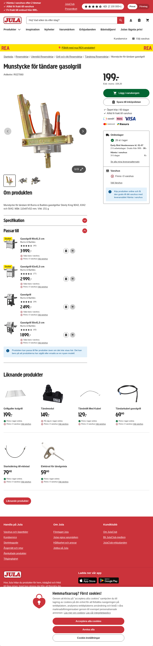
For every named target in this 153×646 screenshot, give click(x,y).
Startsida (8, 56)
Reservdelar (22, 56)
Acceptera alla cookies (88, 621)
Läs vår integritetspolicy (98, 613)
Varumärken (67, 29)
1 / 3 (76, 169)
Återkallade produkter (15, 553)
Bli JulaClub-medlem (114, 537)
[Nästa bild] (83, 131)
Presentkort (71, 9)
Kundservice (120, 38)
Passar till (11, 230)
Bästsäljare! (108, 29)
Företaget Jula (61, 532)
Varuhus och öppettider (16, 532)
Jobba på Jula (60, 548)
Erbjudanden (87, 29)
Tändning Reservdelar (97, 56)
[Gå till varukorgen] (147, 20)
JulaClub (70, 4)
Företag (143, 6)
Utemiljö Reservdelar (42, 56)
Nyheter (49, 29)
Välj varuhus (142, 38)
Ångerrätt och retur (13, 548)
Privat (132, 6)
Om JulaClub (110, 532)
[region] (76, 616)
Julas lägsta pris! (132, 29)
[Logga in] (130, 20)
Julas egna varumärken (65, 537)
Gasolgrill (47, 298)
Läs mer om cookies (74, 613)
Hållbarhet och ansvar (65, 542)
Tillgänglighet (11, 559)
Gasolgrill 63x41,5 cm (47, 270)
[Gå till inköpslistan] (139, 20)
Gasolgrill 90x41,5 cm (47, 242)
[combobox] (75, 20)
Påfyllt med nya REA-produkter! (78, 47)
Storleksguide (11, 542)
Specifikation (14, 220)
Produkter (10, 29)
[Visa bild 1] (10, 181)
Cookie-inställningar (88, 638)
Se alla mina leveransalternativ (125, 161)
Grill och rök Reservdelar (69, 56)
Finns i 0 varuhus (35, 259)
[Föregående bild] (7, 131)
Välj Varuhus (116, 182)
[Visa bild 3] (36, 181)
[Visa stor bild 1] (45, 131)
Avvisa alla (88, 629)
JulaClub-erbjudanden (115, 542)
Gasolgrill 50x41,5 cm (47, 326)
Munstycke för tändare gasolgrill (128, 56)
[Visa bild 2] (23, 181)
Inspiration (33, 29)
